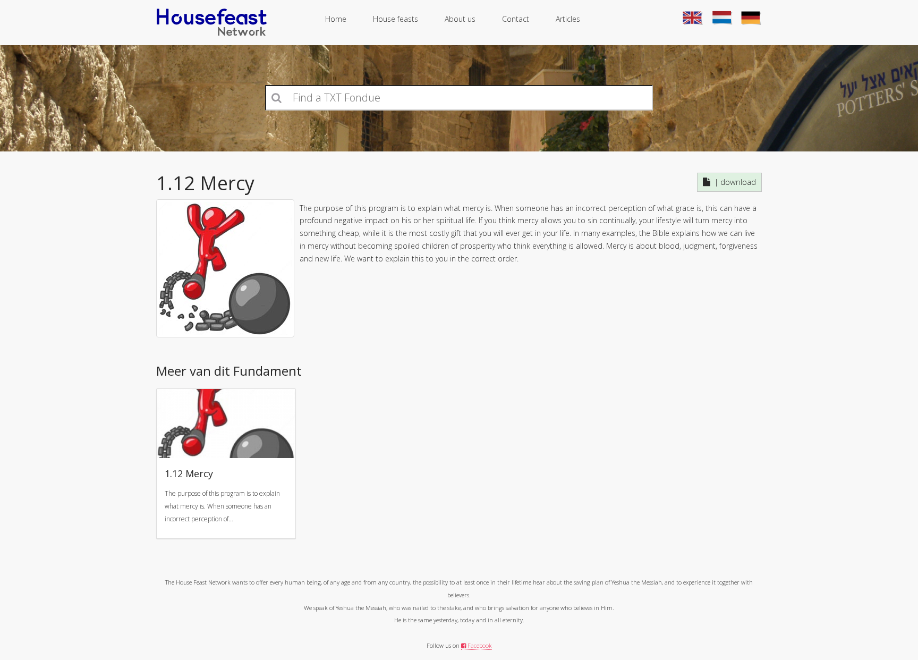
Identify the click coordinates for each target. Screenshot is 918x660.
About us (460, 19)
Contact (515, 19)
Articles (568, 19)
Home (335, 19)
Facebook (479, 645)
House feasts (395, 19)
